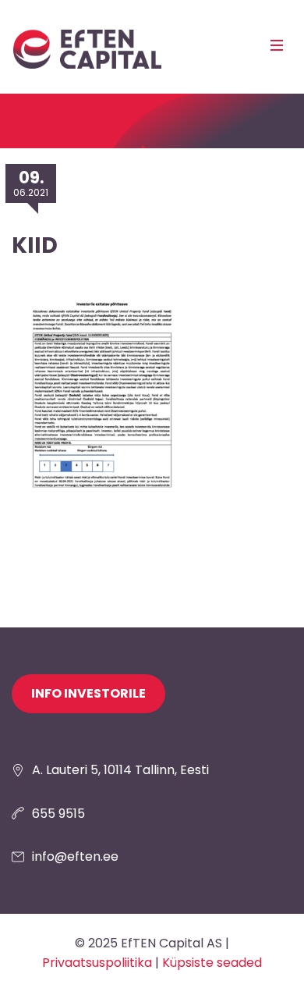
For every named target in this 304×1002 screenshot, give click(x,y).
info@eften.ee (75, 856)
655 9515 (58, 814)
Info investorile (88, 693)
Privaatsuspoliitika (97, 963)
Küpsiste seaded (212, 963)
